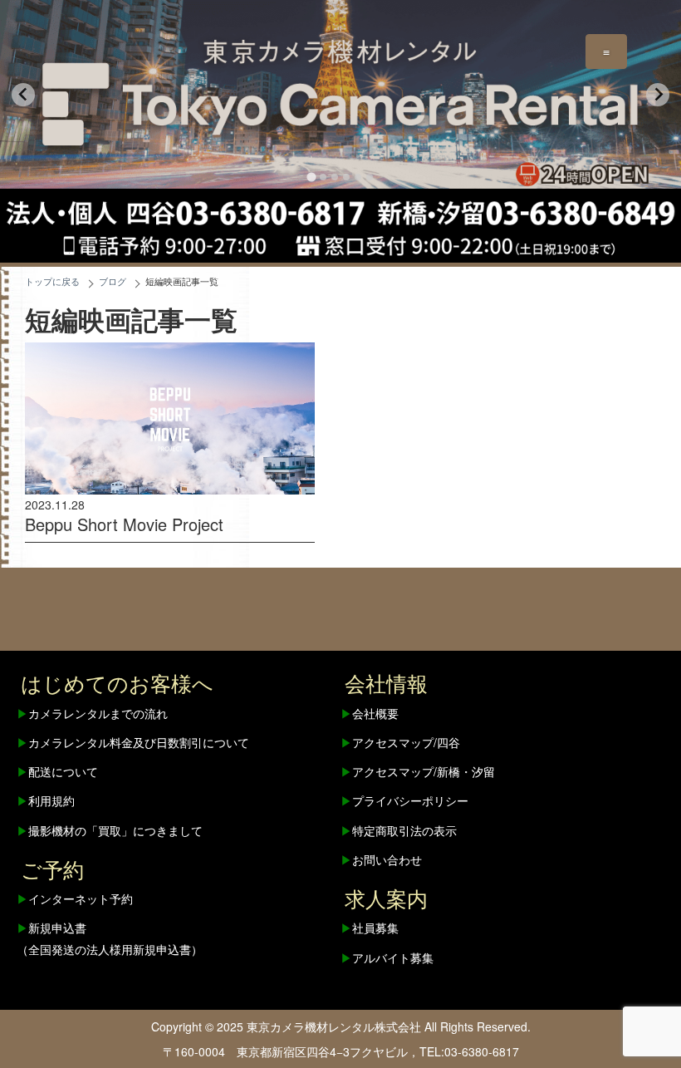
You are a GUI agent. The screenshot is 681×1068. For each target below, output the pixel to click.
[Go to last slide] (23, 94)
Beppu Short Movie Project (124, 524)
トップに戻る (52, 281)
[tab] (311, 177)
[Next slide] (657, 94)
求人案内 (386, 898)
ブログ (112, 281)
